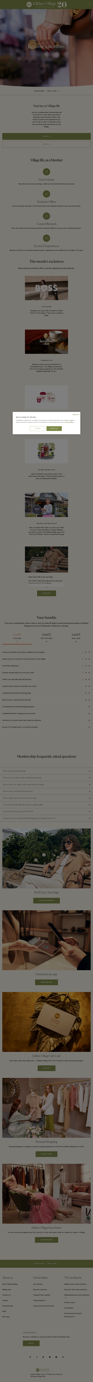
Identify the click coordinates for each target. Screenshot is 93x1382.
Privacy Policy (69, 422)
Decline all (76, 414)
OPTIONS (37, 428)
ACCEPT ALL (54, 428)
